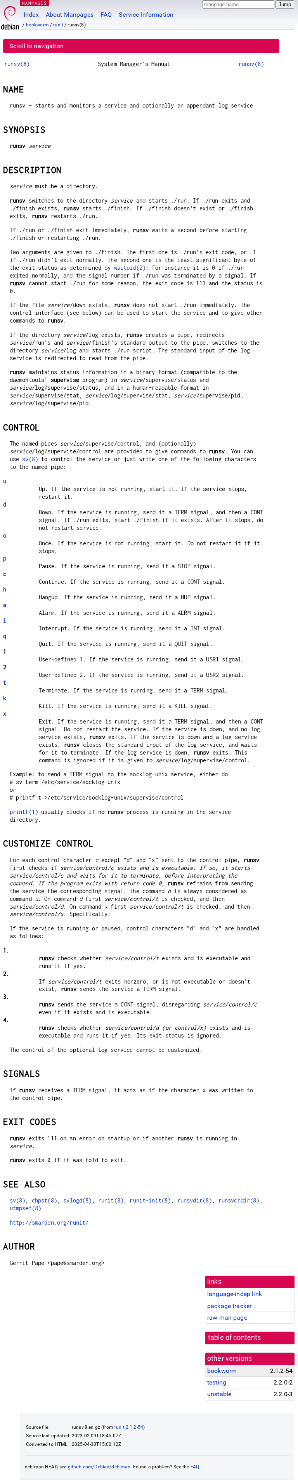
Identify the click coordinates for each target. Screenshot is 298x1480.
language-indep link (234, 1294)
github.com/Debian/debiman (99, 1467)
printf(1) (24, 812)
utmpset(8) (26, 1208)
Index (31, 14)
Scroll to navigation (36, 46)
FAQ (106, 14)
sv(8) (30, 459)
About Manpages (70, 14)
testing (216, 1382)
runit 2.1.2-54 (128, 1427)
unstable (219, 1394)
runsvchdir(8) (239, 1200)
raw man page (227, 1317)
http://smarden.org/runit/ (49, 1222)
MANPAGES (34, 2)
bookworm (37, 25)
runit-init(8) (150, 1200)
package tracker (229, 1306)
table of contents (234, 1337)
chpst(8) (44, 1200)
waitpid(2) (130, 267)
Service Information (146, 14)
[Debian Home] (10, 15)
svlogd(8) (77, 1200)
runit (58, 25)
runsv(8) (16, 64)
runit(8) (110, 1200)
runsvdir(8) (194, 1200)
